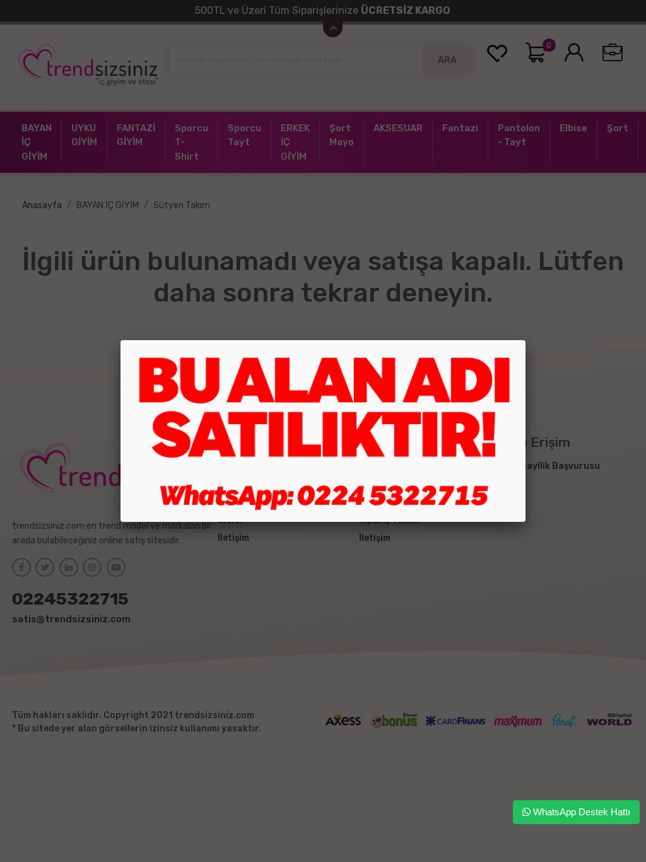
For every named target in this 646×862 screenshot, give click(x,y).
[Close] (525, 340)
